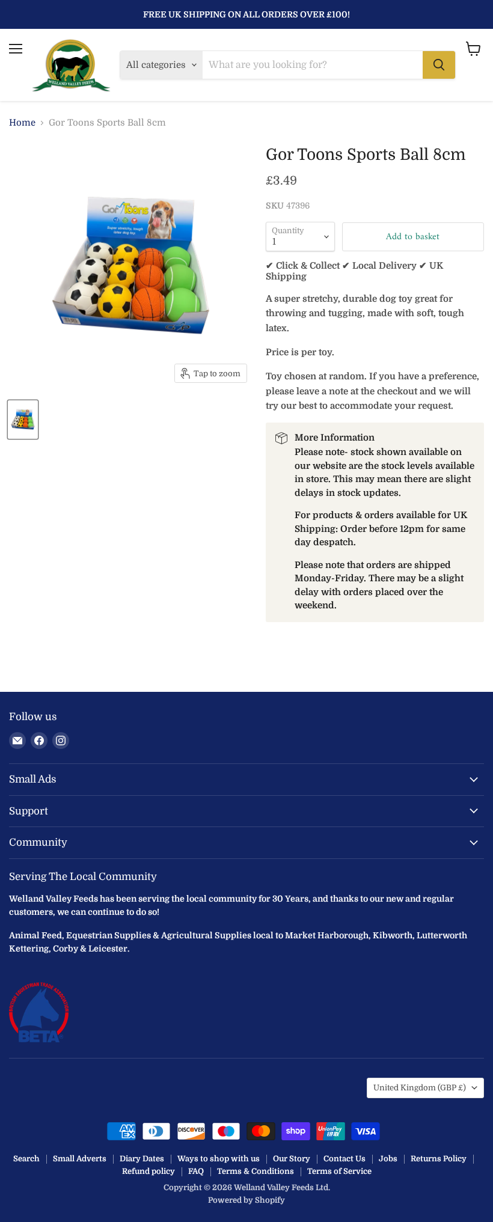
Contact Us (344, 1158)
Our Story (291, 1158)
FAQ (196, 1171)
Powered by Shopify (246, 1200)
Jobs (388, 1158)
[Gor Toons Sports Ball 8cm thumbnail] (23, 419)
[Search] (439, 65)
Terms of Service (339, 1171)
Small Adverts (79, 1158)
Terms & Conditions (255, 1171)
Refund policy (148, 1171)
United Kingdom (419, 1087)
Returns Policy (439, 1158)
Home (22, 123)
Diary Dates (142, 1158)
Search (26, 1158)
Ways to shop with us (218, 1158)
